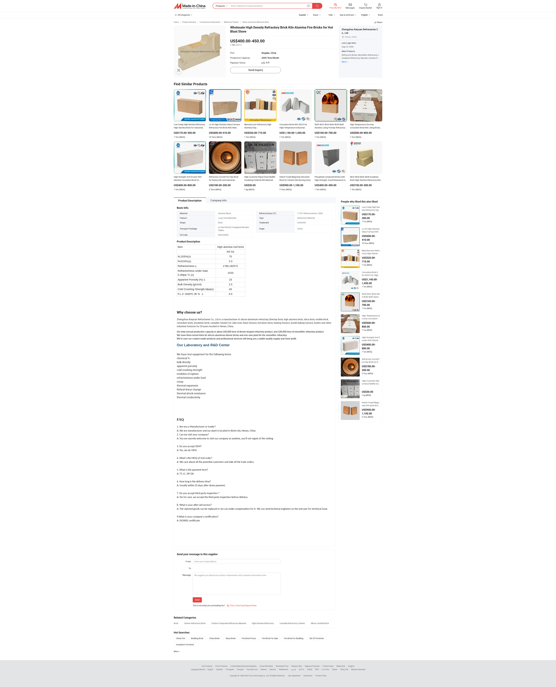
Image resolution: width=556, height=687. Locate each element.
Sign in (379, 7)
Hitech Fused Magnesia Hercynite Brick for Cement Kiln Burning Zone (370, 404)
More (344, 61)
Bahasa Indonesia (358, 669)
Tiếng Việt (344, 669)
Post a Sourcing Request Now (242, 605)
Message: (186, 575)
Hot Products (207, 666)
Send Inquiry (255, 70)
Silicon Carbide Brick (320, 623)
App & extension (347, 14)
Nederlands (283, 669)
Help (331, 14)
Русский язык (252, 669)
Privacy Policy (321, 675)
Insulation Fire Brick (185, 644)
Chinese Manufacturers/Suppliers (244, 666)
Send (197, 599)
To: (190, 568)
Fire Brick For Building (293, 638)
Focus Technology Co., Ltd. (259, 675)
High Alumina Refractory (263, 623)
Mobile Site (340, 666)
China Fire (180, 638)
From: (188, 561)
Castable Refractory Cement (292, 623)
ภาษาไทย (325, 669)
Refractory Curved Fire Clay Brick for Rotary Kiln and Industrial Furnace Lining (371, 360)
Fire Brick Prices (249, 638)
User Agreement (294, 675)
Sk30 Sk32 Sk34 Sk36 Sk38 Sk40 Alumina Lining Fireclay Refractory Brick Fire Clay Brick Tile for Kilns (371, 295)
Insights (351, 666)
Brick (176, 623)
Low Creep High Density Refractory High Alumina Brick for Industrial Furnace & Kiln (371, 208)
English (210, 669)
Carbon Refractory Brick (195, 623)
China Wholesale (266, 666)
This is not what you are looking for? (209, 605)
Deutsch (273, 669)
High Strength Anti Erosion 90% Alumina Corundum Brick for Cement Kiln (371, 339)
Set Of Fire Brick (316, 638)
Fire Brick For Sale (270, 638)
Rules (380, 14)
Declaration (307, 675)
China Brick (214, 638)
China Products (221, 666)
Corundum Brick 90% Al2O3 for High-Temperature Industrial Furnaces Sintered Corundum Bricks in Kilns (371, 274)
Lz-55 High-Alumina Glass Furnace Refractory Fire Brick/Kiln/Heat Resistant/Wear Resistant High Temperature (371, 230)
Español (219, 669)
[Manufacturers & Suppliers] (189, 6)
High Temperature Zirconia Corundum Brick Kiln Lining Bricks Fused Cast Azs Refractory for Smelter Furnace (371, 317)
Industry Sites (296, 666)
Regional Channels (312, 666)
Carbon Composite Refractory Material (228, 623)
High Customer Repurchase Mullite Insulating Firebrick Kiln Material (371, 382)
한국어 (301, 669)
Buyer (315, 14)
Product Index (328, 666)
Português (230, 669)
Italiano (264, 669)
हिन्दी (317, 669)
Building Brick (197, 638)
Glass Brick (231, 638)
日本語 (309, 669)
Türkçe (334, 669)
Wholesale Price (282, 666)
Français (240, 669)
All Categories (184, 14)
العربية (293, 669)
